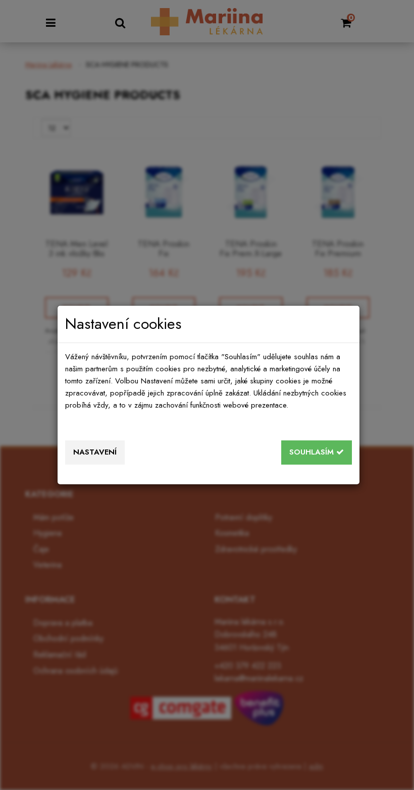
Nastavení (95, 452)
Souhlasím (312, 452)
